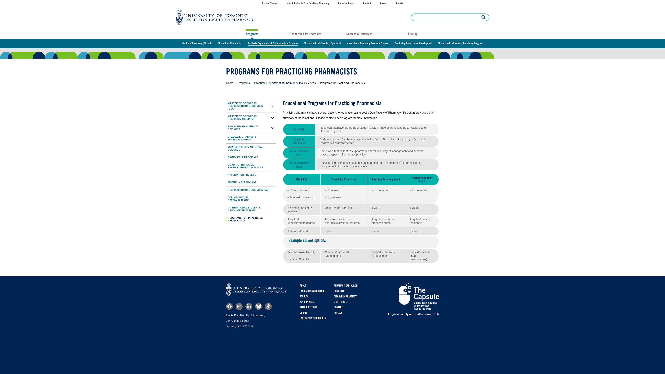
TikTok (268, 306)
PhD (303, 129)
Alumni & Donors (346, 3)
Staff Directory (308, 307)
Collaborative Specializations (238, 199)
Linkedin (248, 306)
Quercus (383, 3)
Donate (399, 3)
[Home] (256, 294)
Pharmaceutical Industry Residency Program (460, 43)
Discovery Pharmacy (345, 296)
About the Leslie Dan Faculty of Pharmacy (308, 3)
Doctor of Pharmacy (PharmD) (197, 43)
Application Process (242, 175)
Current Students (270, 3)
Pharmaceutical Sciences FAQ (248, 190)
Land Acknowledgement (313, 291)
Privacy (338, 312)
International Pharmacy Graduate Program (368, 43)
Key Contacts (307, 302)
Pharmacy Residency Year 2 (299, 164)
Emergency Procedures (313, 318)
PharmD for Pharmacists (230, 43)
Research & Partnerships (306, 34)
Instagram (239, 306)
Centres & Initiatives (359, 34)
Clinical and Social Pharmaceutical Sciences (245, 166)
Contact (367, 3)
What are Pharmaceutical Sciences (245, 148)
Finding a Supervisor (242, 182)
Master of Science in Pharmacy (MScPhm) (242, 117)
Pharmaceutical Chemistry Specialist (322, 43)
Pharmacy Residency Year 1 (299, 152)
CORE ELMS (339, 291)
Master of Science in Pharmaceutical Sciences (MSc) (245, 106)
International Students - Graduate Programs (245, 209)
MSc (296, 129)
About (303, 285)
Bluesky (258, 306)
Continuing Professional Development (413, 43)
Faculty (413, 34)
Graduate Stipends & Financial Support (242, 138)
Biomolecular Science (243, 157)
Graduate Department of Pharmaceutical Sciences (273, 43)
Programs (252, 34)
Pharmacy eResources (346, 285)
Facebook (229, 306)
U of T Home (340, 302)
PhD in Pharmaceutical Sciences (243, 128)
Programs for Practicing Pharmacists (245, 219)
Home (229, 83)
